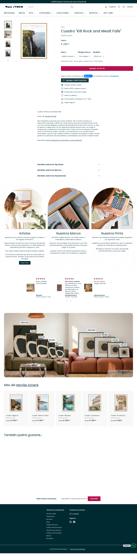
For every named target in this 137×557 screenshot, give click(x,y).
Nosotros (49, 519)
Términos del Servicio (53, 530)
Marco (63, 52)
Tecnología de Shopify (77, 549)
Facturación (50, 516)
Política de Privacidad (53, 533)
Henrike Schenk (66, 35)
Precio (63, 40)
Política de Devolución (54, 527)
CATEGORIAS (45, 13)
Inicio (62, 27)
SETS (31, 13)
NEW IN (22, 13)
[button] (67, 300)
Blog (47, 522)
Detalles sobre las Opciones (50, 164)
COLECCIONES (62, 13)
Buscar (48, 536)
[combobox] (51, 7)
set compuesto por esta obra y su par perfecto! (64, 140)
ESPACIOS (79, 13)
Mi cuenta (49, 538)
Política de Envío (52, 525)
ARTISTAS (93, 13)
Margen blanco (84, 52)
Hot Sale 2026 (51, 514)
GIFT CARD (108, 13)
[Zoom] (34, 41)
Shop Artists (25, 263)
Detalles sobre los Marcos (49, 170)
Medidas (96, 52)
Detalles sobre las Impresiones (51, 176)
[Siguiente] (8, 59)
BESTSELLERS (9, 13)
